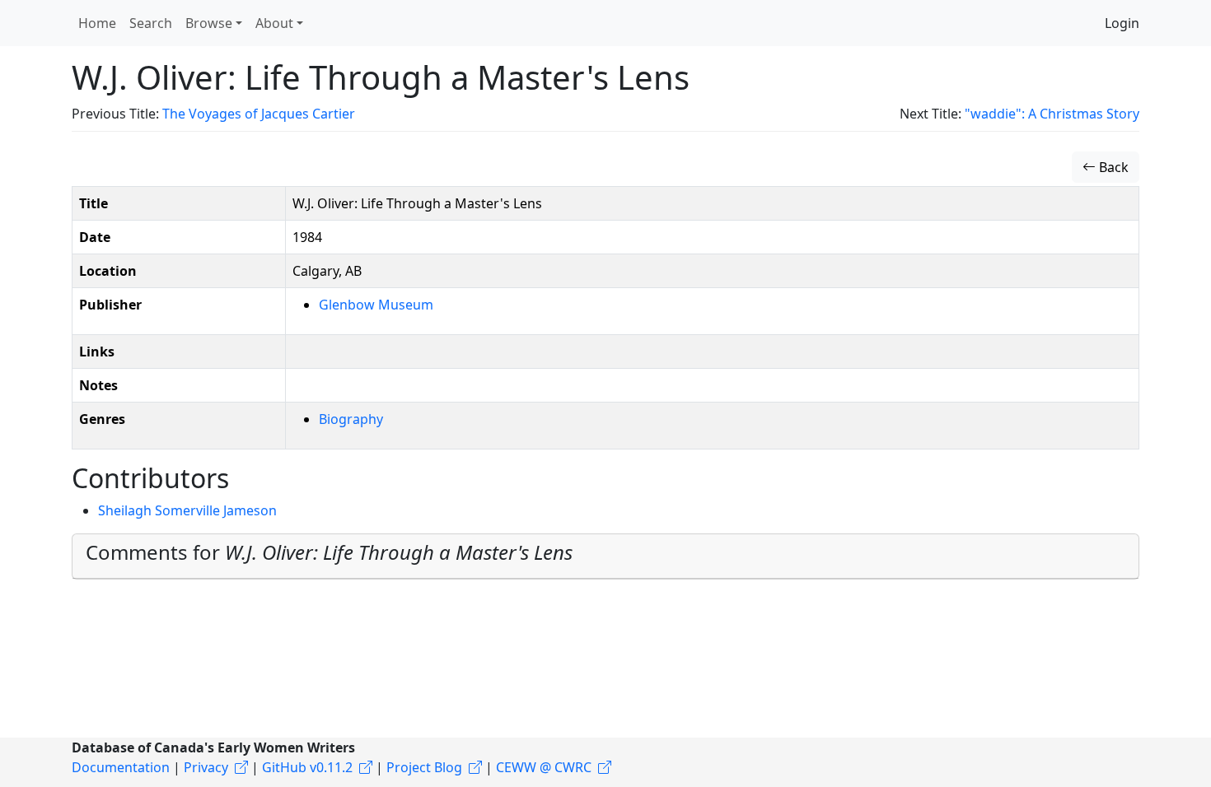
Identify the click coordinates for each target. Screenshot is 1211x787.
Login (1122, 23)
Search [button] (150, 23)
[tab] (605, 556)
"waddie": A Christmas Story (1052, 114)
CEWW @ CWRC (543, 767)
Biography (351, 419)
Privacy (206, 767)
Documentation (121, 767)
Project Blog (424, 767)
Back (1112, 167)
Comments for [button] (329, 552)
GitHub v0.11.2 (307, 767)
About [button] (274, 23)
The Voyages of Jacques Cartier (258, 114)
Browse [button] (208, 23)
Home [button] (97, 23)
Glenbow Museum (376, 305)
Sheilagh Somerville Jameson (187, 510)
